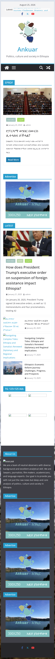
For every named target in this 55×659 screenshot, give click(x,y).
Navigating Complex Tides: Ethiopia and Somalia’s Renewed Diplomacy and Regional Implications (36, 344)
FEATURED (11, 120)
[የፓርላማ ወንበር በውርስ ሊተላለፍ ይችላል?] (27, 101)
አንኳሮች (20, 120)
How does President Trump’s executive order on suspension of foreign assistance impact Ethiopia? (26, 278)
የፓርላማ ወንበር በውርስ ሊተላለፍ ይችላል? (22, 133)
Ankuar (27, 49)
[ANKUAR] (8, 461)
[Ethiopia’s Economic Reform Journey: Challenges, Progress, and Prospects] (12, 371)
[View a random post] (48, 67)
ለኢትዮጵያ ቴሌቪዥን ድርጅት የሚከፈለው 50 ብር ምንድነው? (37, 322)
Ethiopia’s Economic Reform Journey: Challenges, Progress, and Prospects (35, 369)
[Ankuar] (6, 67)
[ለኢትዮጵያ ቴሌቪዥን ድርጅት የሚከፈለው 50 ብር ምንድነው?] (12, 324)
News (20, 261)
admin (28, 125)
